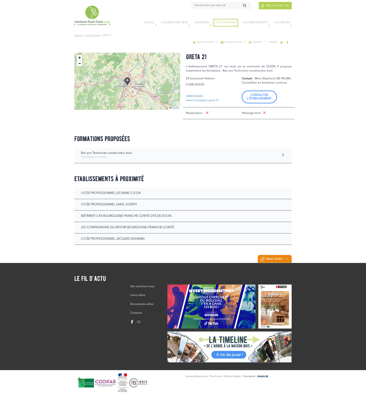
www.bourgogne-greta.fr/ (202, 100)
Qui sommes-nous (142, 286)
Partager (273, 42)
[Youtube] (137, 322)
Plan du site (215, 376)
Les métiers (201, 22)
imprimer (257, 42)
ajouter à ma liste (205, 42)
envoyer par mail (233, 42)
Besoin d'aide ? (274, 259)
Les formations (225, 22)
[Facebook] (132, 322)
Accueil (78, 35)
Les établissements (255, 22)
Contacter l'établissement (259, 97)
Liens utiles (137, 295)
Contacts (136, 313)
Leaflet (175, 108)
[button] (127, 81)
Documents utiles (141, 304)
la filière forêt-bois (174, 22)
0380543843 (194, 96)
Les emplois (282, 22)
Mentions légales (232, 376)
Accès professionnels (197, 376)
